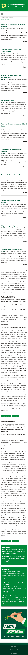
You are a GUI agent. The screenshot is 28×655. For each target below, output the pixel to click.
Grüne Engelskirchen (6, 17)
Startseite (5, 649)
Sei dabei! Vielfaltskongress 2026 (11, 571)
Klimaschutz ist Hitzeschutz (9, 596)
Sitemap (14, 649)
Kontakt (9, 649)
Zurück (15, 416)
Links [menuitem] (15, 646)
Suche (18, 649)
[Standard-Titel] (5, 19)
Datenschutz (14, 653)
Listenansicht (6, 416)
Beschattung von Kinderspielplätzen (12, 249)
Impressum (23, 649)
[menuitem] (5, 650)
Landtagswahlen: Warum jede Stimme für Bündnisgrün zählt (13, 583)
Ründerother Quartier (7, 100)
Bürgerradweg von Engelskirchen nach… (13, 226)
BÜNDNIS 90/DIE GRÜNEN (16, 5)
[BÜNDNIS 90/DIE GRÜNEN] (3, 5)
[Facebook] (12, 646)
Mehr (24, 41)
